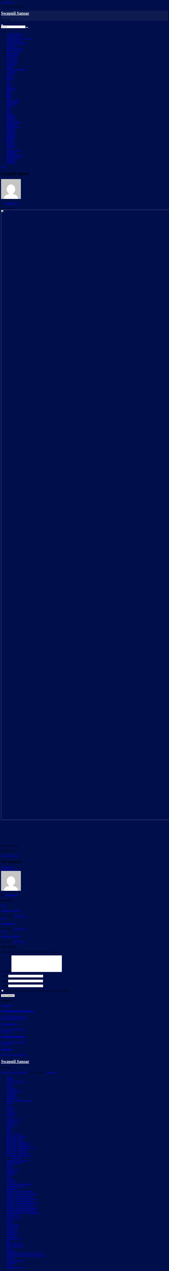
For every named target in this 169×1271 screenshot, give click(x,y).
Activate (9, 1084)
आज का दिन (11, 72)
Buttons (9, 1103)
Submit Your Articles (15, 1246)
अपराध (8, 77)
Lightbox (10, 1174)
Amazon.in (11, 1096)
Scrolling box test (13, 1239)
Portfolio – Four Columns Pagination (21, 1194)
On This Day (11, 60)
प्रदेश (8, 84)
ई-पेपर (8, 108)
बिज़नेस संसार (11, 89)
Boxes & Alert (12, 1098)
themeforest (11, 1251)
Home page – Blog (14, 1139)
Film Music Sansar (14, 41)
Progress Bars (12, 1215)
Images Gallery (12, 1170)
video (8, 110)
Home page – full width (16, 1151)
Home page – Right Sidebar (18, 1160)
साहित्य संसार (11, 136)
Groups (9, 1127)
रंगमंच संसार (11, 134)
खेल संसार (10, 79)
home (8, 1132)
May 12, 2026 (7, 1016)
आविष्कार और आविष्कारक (16, 70)
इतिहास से (10, 139)
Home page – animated (16, 1136)
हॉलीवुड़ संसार (11, 124)
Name (4, 976)
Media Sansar (12, 55)
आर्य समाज (10, 132)
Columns (10, 1110)
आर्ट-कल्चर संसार (13, 101)
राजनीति (9, 91)
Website (4, 986)
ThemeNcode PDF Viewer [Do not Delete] (24, 1253)
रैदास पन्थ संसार (12, 158)
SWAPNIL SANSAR (10, 870)
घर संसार (9, 143)
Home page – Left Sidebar (17, 1153)
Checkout (10, 1108)
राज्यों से (9, 86)
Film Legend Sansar (14, 48)
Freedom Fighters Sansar (16, 43)
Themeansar (51, 1072)
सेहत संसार (10, 141)
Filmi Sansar (11, 46)
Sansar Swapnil (19, 1016)
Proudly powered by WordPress (14, 1072)
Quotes (9, 1220)
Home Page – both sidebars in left (20, 1148)
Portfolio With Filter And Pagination (21, 1210)
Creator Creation (13, 36)
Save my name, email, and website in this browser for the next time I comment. (37, 991)
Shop (8, 1241)
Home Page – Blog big (15, 1141)
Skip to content (7, 2)
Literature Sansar (13, 53)
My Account (11, 1182)
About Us (10, 1079)
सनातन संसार (11, 146)
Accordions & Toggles (15, 1081)
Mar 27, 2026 (6, 1042)
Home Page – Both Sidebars (18, 1146)
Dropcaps (10, 1122)
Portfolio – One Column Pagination (21, 1198)
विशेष (8, 98)
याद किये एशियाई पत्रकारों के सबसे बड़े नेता (17, 1011)
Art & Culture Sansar (15, 34)
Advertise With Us (14, 1091)
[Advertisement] (84, 832)
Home (8, 1077)
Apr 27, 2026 (6, 1029)
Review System (12, 1225)
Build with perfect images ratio (19, 1101)
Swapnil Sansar (15, 13)
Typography (11, 1263)
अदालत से (10, 74)
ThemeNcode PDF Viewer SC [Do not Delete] (26, 1256)
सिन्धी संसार (11, 160)
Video (8, 1265)
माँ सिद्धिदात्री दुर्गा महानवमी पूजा (13, 1037)
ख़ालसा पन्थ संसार (13, 151)
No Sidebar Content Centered (18, 1184)
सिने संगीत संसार (12, 127)
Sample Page (11, 1229)
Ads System (11, 1089)
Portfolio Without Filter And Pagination (22, 1213)
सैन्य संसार (10, 115)
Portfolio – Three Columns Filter (20, 1201)
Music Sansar (12, 58)
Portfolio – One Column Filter (18, 1196)
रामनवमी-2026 (6, 1049)
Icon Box (10, 1165)
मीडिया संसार (11, 117)
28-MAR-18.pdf (9, 855)
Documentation (12, 1120)
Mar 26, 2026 (6, 1055)
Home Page (16, 1158)
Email (4, 981)
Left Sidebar (11, 1172)
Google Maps (12, 1124)
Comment (6, 971)
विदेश (8, 93)
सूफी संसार (10, 163)
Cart (8, 1105)
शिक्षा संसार (10, 105)
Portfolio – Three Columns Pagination (22, 1203)
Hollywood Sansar (14, 50)
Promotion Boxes (13, 1217)
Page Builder (11, 1189)
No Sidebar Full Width (15, 1186)
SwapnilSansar (7, 867)
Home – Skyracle (13, 1134)
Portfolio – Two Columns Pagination (21, 1208)
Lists (8, 1177)
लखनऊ (9, 67)
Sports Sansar (12, 62)
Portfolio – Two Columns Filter (19, 1205)
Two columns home (14, 1260)
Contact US (11, 1115)
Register (9, 1222)
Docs (8, 1117)
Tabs (8, 1248)
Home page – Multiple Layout (19, 1155)
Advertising (11, 1093)
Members (10, 1179)
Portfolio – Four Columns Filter (19, 1191)
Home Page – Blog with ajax (18, 1143)
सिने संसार (10, 120)
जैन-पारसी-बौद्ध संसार (14, 155)
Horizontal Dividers (14, 1163)
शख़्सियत (9, 96)
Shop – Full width (13, 1244)
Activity (9, 1086)
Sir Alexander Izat (9, 1024)
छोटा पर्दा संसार (12, 103)
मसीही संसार (11, 153)
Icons (8, 1167)
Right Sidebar (12, 1227)
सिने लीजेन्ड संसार (13, 122)
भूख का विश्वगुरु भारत (14, 1267)
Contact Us (11, 1112)
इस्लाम (8, 148)
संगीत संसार (10, 129)
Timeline (10, 1258)
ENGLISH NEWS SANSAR (18, 39)
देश (7, 81)
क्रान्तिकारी (10, 65)
